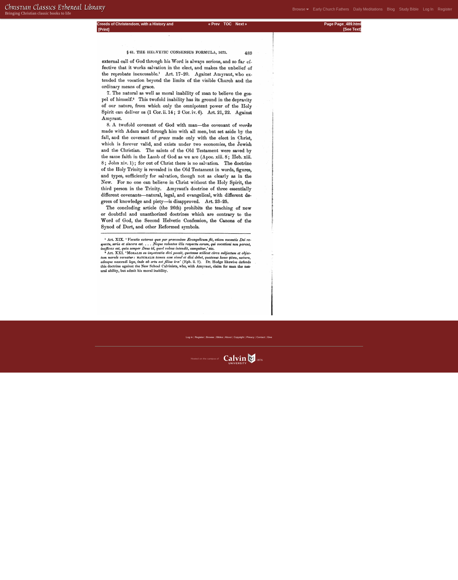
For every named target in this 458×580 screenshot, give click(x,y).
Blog (391, 9)
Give (269, 337)
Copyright (239, 337)
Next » (241, 24)
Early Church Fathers (331, 9)
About (228, 337)
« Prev (214, 24)
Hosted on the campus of (205, 358)
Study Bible (409, 9)
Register (445, 9)
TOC (228, 24)
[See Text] (352, 29)
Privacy (250, 337)
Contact (260, 337)
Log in (189, 337)
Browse (299, 9)
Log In (428, 9)
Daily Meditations (368, 9)
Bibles (219, 337)
